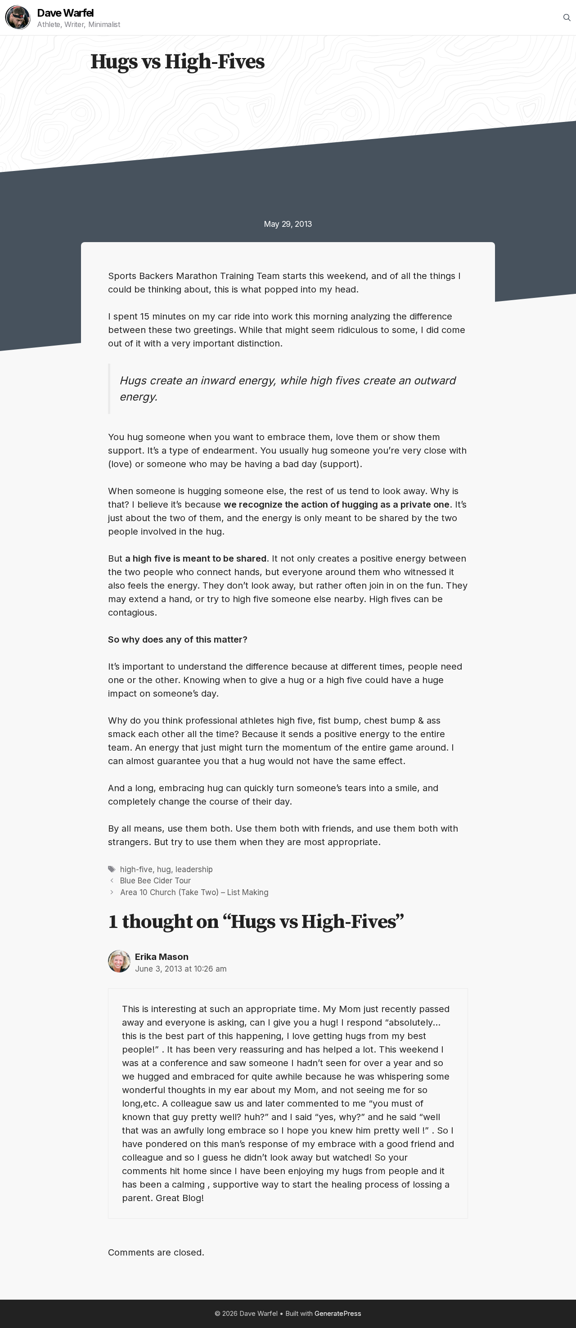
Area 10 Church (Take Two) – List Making (194, 892)
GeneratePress (338, 1313)
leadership (194, 869)
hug (164, 869)
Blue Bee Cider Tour (155, 880)
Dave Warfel (65, 13)
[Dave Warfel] (18, 17)
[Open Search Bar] (567, 17)
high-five (136, 869)
